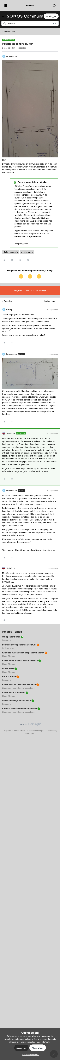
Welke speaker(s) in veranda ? (16, 700)
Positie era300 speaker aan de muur (19, 644)
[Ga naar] (4, 23)
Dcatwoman (11, 56)
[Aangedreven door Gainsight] (30, 725)
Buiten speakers (10, 251)
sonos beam (8, 668)
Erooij (9, 309)
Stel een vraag (8, 648)
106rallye (10, 433)
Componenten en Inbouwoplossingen (18, 688)
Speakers (6, 640)
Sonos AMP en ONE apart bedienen (19, 684)
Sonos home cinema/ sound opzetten (20, 660)
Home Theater (8, 656)
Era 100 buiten (9, 676)
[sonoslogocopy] (29, 5)
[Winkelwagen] (54, 5)
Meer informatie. (44, 1041)
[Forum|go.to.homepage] (23, 16)
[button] (3, 16)
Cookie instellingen (35, 730)
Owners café (9, 31)
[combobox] (30, 23)
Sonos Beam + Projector (13, 692)
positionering (27, 251)
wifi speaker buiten (11, 636)
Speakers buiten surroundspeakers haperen (23, 652)
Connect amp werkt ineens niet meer (19, 708)
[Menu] (5, 5)
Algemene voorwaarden (14, 730)
